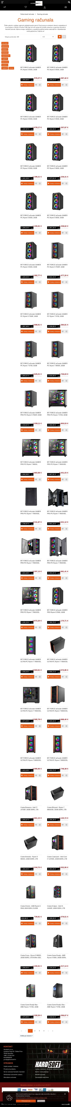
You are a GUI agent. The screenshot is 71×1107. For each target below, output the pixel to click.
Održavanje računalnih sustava (13, 1074)
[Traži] (68, 2)
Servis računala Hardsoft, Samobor (14, 1072)
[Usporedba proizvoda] (40, 85)
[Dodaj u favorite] (40, 49)
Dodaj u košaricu (29, 85)
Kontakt (37, 1066)
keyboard (5, 52)
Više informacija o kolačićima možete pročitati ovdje (31, 1098)
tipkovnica (5, 46)
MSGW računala (40, 1074)
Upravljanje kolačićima (42, 1077)
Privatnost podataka (10, 1069)
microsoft (5, 43)
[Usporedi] (40, 44)
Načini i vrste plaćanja (41, 1072)
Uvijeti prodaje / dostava (11, 1066)
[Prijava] (45, 8)
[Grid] (60, 36)
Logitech (4, 59)
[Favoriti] (36, 85)
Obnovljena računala (10, 1077)
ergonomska (6, 55)
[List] (64, 36)
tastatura (4, 49)
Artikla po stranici (26, 1036)
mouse (11, 68)
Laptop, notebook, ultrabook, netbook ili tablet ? (49, 1069)
